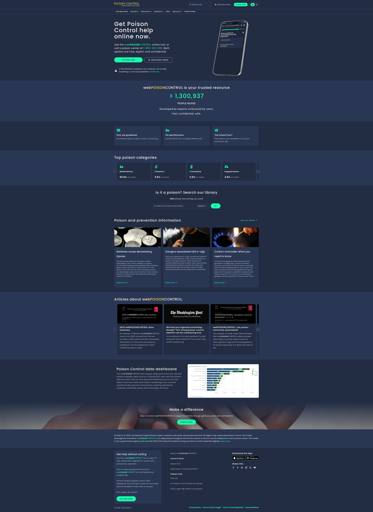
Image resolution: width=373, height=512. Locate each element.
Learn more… (225, 441)
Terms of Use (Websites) (233, 507)
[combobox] (202, 206)
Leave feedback (252, 507)
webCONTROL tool (147, 438)
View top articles (247, 220)
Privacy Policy (195, 507)
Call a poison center (159, 60)
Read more (121, 282)
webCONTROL (138, 44)
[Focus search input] (190, 4)
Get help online (240, 5)
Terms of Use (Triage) (212, 507)
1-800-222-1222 (152, 48)
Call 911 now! (154, 71)
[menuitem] (121, 11)
